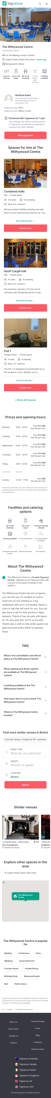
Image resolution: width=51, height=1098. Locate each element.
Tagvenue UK (25, 1081)
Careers (13, 1043)
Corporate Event (26, 961)
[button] (40, 4)
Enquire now (25, 228)
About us (13, 1022)
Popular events (37, 1049)
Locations (38, 1042)
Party (38, 953)
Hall (6, 984)
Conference (23, 953)
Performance (20, 984)
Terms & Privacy (37, 1021)
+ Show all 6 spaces (25, 400)
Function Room (11, 968)
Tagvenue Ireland (27, 1070)
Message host (25, 135)
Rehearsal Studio (32, 976)
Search (25, 784)
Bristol (10, 1009)
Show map (41, 59)
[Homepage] (12, 3)
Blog (38, 1035)
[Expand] (46, 4)
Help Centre (13, 1029)
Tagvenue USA (26, 1086)
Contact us (13, 1036)
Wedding (8, 961)
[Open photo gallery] (25, 25)
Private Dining (31, 968)
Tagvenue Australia (28, 1058)
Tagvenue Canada (27, 1064)
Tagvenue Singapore (29, 1075)
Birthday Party (11, 976)
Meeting (8, 953)
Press (37, 1028)
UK (3, 1009)
